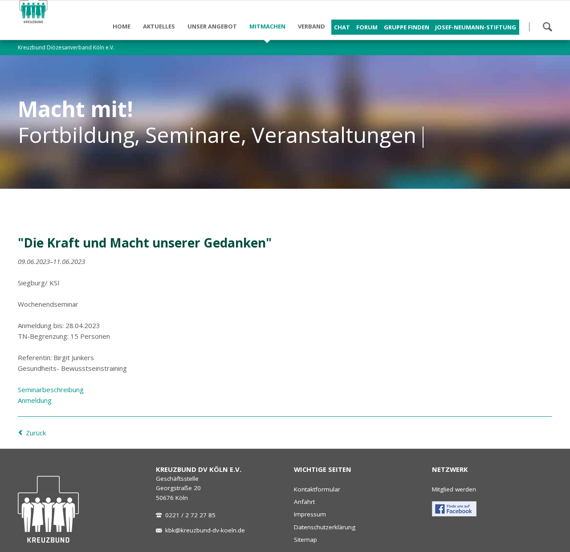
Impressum (310, 514)
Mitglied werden (454, 489)
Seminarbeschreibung (51, 389)
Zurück (36, 432)
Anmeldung (35, 400)
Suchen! (547, 27)
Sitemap (305, 540)
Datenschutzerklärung (324, 527)
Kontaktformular (317, 489)
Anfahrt (304, 502)
